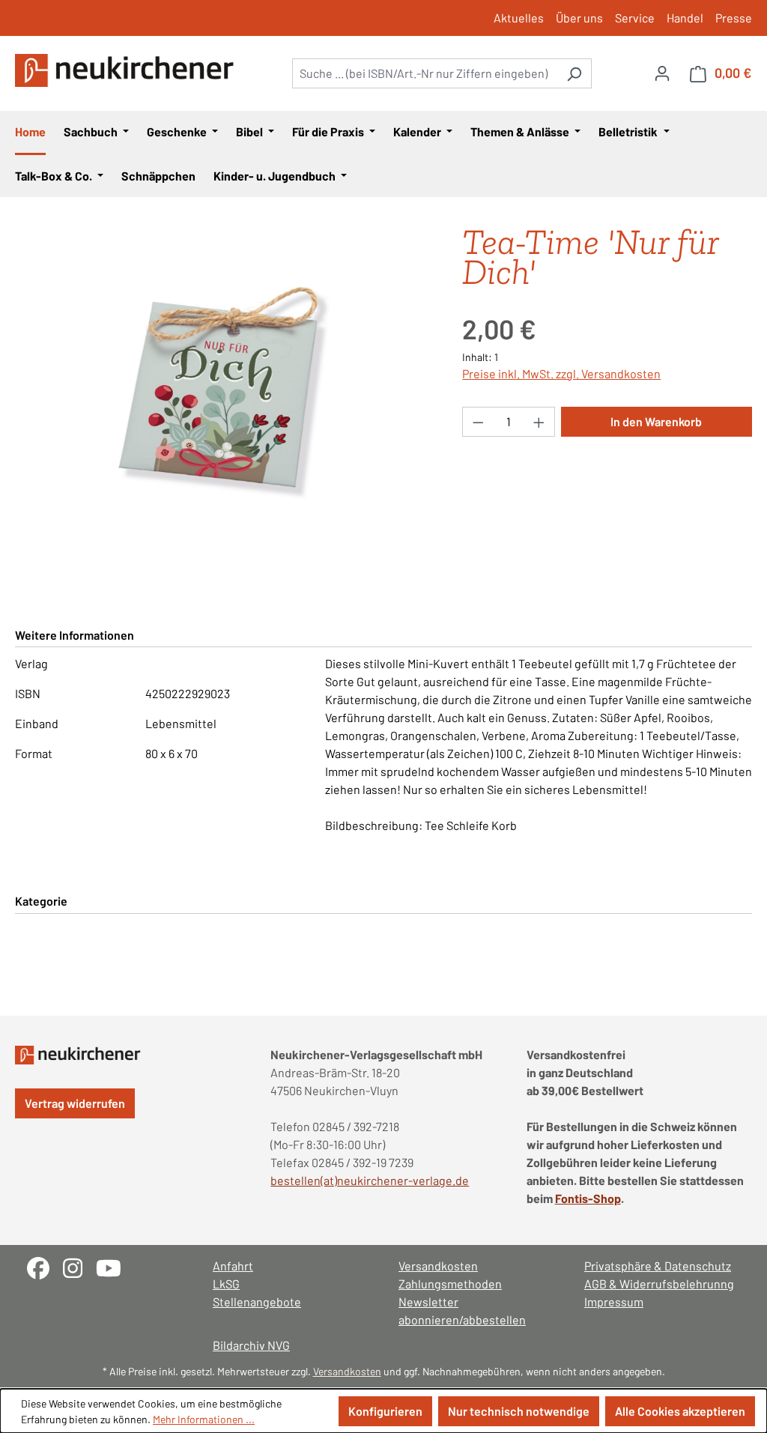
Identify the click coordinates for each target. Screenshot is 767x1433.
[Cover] (223, 387)
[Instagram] (79, 1266)
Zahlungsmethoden (450, 1283)
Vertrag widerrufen (75, 1103)
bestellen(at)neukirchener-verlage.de (369, 1180)
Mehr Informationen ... (204, 1419)
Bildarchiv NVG (251, 1345)
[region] (223, 388)
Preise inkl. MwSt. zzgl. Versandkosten (561, 373)
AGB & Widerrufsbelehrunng (659, 1283)
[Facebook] (45, 1266)
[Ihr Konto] (662, 73)
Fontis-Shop (588, 1198)
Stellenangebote (257, 1301)
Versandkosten (438, 1265)
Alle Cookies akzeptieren (680, 1411)
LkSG (226, 1283)
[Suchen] (574, 73)
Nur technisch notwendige (518, 1411)
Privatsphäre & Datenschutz (657, 1265)
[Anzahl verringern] (478, 422)
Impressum (613, 1301)
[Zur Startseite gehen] (127, 70)
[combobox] (424, 73)
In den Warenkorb (656, 421)
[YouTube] (114, 1266)
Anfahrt (233, 1265)
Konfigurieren (385, 1411)
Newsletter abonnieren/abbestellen (462, 1310)
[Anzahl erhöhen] (539, 422)
